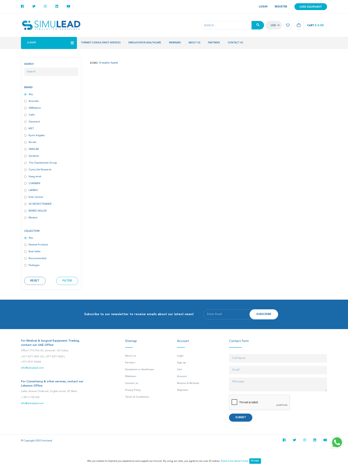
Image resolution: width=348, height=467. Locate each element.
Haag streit (35, 176)
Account (182, 376)
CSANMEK (34, 183)
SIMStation (35, 108)
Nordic (32, 142)
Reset (34, 280)
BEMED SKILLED (38, 211)
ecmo (94, 63)
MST (31, 128)
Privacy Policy (133, 390)
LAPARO (33, 190)
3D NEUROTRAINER (40, 204)
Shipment (182, 390)
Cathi (32, 115)
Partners (214, 43)
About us (194, 43)
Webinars (175, 43)
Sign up (181, 363)
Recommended (37, 258)
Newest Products (38, 245)
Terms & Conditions (137, 397)
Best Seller (35, 251)
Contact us (235, 43)
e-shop (31, 43)
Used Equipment (310, 6)
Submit (240, 417)
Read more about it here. (235, 461)
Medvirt (33, 218)
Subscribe (263, 314)
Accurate (34, 101)
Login (180, 356)
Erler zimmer (36, 197)
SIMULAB (34, 149)
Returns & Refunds (188, 383)
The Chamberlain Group (43, 163)
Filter (67, 280)
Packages (34, 265)
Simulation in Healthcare (144, 43)
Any (31, 94)
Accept (255, 461)
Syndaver (34, 156)
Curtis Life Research (40, 170)
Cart (179, 369)
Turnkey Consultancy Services (101, 43)
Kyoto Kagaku (37, 135)
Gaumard (34, 122)
